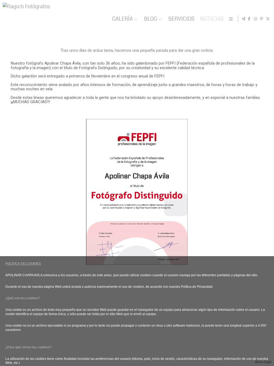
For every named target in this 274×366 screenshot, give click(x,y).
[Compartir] (243, 18)
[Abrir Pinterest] (261, 18)
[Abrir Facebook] (249, 18)
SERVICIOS (181, 19)
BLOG (150, 19)
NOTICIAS (212, 19)
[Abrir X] (268, 18)
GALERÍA (122, 19)
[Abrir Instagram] (255, 18)
